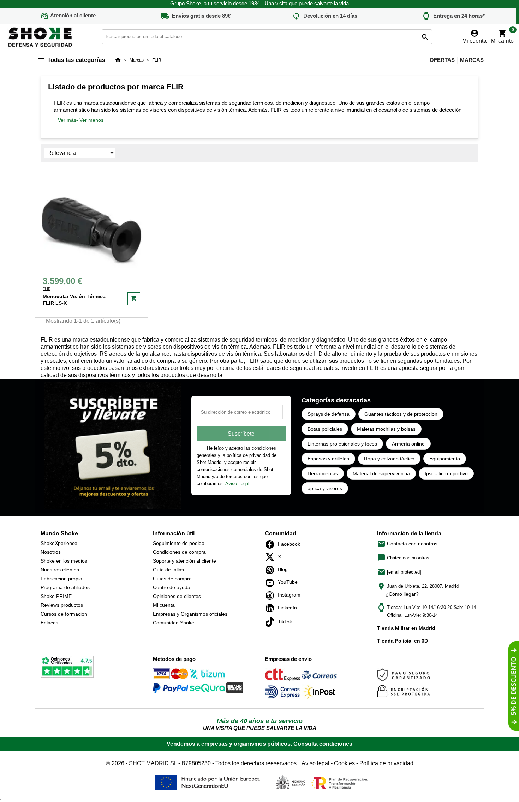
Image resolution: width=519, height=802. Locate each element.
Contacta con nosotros (407, 543)
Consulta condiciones (322, 744)
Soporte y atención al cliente (184, 561)
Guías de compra (172, 578)
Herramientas (323, 473)
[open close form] (513, 686)
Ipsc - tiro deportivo (446, 473)
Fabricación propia (61, 578)
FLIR (46, 289)
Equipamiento (444, 458)
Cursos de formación (64, 614)
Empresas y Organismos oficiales (190, 614)
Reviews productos (62, 605)
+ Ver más (65, 120)
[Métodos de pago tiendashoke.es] (170, 675)
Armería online (408, 444)
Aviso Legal (237, 483)
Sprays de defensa (329, 414)
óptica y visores (325, 488)
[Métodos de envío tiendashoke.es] (282, 676)
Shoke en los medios (64, 561)
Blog (272, 570)
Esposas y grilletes (328, 458)
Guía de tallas (168, 570)
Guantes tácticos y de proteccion (400, 414)
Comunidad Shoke (173, 623)
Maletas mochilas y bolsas (386, 429)
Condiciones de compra (179, 552)
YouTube (272, 583)
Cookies (344, 763)
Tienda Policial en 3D (402, 641)
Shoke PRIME (56, 596)
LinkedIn (272, 608)
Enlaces (49, 623)
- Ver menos (89, 120)
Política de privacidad (386, 763)
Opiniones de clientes (177, 596)
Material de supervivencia (381, 473)
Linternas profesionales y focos (342, 444)
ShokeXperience (59, 543)
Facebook (272, 544)
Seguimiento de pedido (178, 543)
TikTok (272, 622)
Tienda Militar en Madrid (406, 628)
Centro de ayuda (171, 587)
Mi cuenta (164, 605)
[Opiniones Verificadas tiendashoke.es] (67, 668)
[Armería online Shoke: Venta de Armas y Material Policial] (40, 36)
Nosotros (51, 552)
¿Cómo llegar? (402, 594)
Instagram (272, 595)
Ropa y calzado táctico (389, 458)
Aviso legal (315, 763)
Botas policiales (325, 429)
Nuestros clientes (60, 570)
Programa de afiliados (65, 587)
